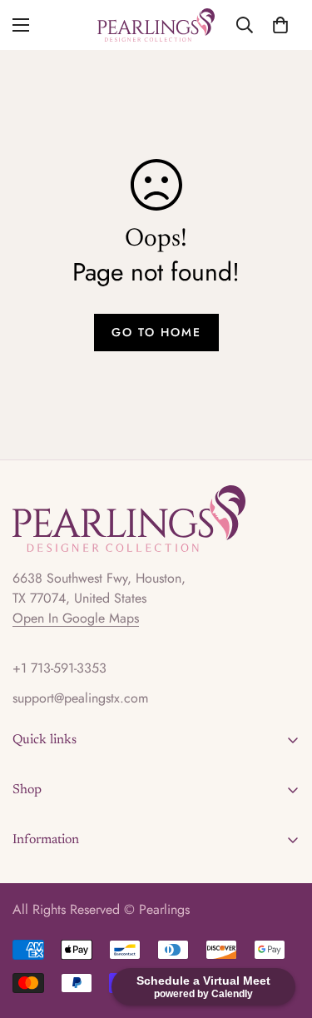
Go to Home (156, 332)
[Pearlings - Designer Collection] (156, 25)
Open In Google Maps (75, 618)
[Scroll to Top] (282, 929)
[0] (280, 25)
